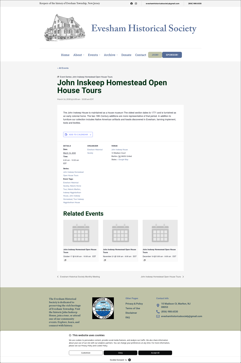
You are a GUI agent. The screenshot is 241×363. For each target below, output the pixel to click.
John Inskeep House (119, 149)
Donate (126, 55)
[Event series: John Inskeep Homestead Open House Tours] (65, 260)
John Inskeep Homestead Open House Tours (161, 276)
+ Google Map (122, 159)
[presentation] (80, 233)
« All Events (63, 68)
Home (65, 55)
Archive (109, 55)
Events (93, 55)
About (77, 55)
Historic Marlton (74, 189)
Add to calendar (78, 134)
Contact (140, 55)
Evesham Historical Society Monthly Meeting (80, 276)
